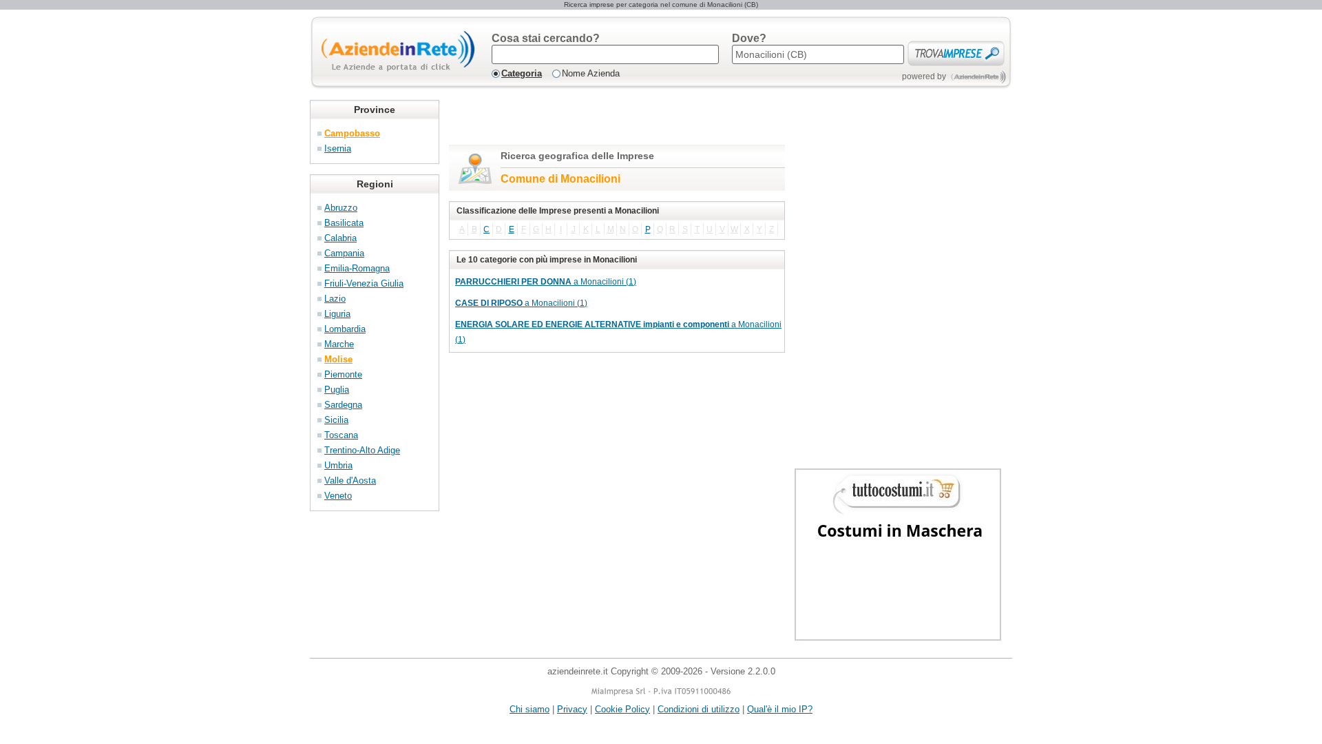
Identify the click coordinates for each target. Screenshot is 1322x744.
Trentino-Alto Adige (362, 450)
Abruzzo (340, 208)
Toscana (341, 435)
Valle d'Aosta (350, 480)
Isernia (337, 148)
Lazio (335, 298)
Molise (338, 359)
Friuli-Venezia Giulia (363, 283)
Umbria (338, 465)
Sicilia (336, 420)
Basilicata (344, 223)
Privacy (572, 709)
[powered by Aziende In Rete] (978, 77)
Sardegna (343, 405)
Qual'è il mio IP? (779, 709)
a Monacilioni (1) (545, 282)
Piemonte (343, 374)
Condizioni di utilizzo (698, 709)
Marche (339, 344)
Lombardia (345, 329)
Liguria (337, 314)
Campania (344, 253)
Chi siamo (529, 709)
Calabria (340, 238)
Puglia (336, 389)
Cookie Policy (622, 709)
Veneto (338, 495)
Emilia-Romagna (357, 268)
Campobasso (352, 133)
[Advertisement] (610, 120)
